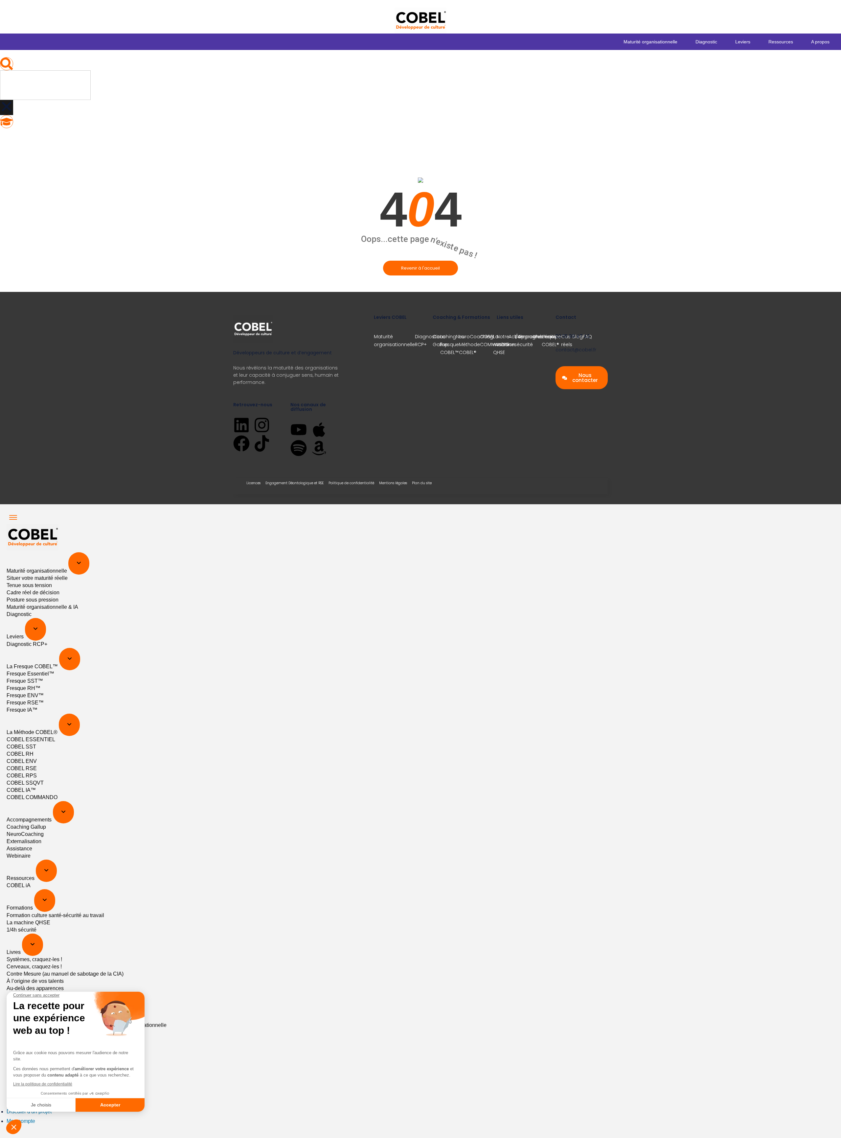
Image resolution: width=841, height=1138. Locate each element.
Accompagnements (30, 819)
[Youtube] (298, 429)
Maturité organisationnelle (650, 41)
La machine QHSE (28, 922)
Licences (253, 483)
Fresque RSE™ (25, 702)
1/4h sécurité (21, 930)
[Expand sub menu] (78, 563)
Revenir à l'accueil (420, 268)
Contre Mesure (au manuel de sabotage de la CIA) (65, 974)
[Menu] (13, 517)
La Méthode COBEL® (33, 732)
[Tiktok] (262, 443)
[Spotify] (298, 448)
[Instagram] (262, 425)
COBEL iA (19, 885)
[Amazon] (319, 448)
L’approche (528, 336)
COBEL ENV (22, 761)
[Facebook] (241, 443)
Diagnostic (706, 41)
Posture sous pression (32, 600)
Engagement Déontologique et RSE (294, 483)
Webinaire (19, 856)
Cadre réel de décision (33, 592)
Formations (20, 908)
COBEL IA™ (21, 790)
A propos (820, 41)
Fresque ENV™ (25, 695)
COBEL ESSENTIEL (31, 739)
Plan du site (422, 483)
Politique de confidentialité (351, 483)
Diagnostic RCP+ (427, 340)
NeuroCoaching (474, 336)
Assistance (19, 848)
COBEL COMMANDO (32, 797)
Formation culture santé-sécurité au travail (55, 915)
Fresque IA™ (22, 710)
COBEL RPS (22, 775)
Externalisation (24, 841)
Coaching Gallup (444, 340)
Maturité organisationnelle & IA (42, 607)
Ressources (780, 41)
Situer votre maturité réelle (37, 578)
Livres (14, 952)
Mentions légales (393, 483)
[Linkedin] (241, 425)
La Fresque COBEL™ (33, 666)
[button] (6, 63)
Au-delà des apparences (35, 988)
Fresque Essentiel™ (30, 673)
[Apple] (319, 429)
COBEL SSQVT (25, 783)
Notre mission (506, 340)
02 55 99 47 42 (573, 336)
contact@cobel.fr (576, 349)
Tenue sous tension (29, 585)
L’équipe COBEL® (551, 340)
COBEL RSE (22, 768)
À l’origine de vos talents (35, 981)
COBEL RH (20, 754)
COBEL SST (21, 746)
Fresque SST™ (25, 681)
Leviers (742, 41)
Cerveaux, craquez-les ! (34, 966)
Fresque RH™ (23, 688)
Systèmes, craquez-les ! (34, 959)
